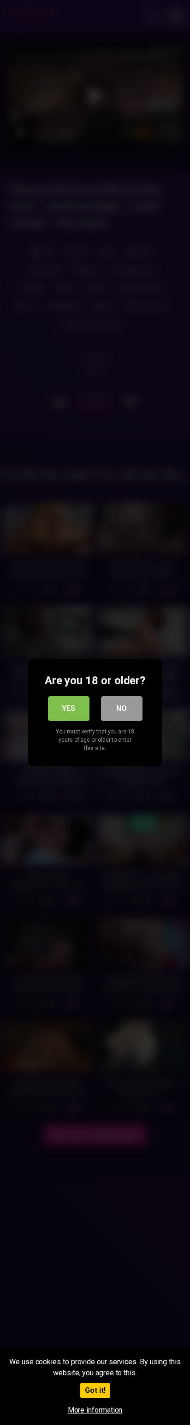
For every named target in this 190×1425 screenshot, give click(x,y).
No (121, 708)
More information (95, 1410)
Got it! (95, 1390)
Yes (68, 708)
